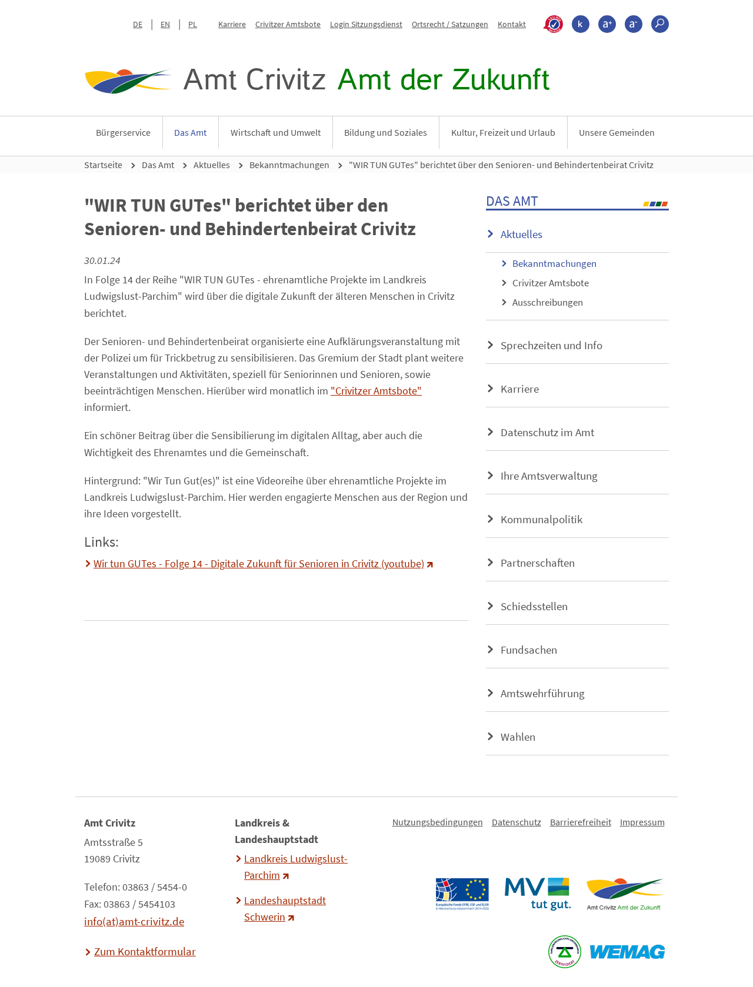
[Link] (625, 894)
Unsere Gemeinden (617, 132)
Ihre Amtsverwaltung (549, 476)
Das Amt (190, 132)
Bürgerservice (123, 132)
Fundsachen (529, 650)
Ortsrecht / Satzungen (450, 24)
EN (165, 24)
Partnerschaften (538, 563)
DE (137, 24)
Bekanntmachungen (289, 164)
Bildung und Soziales (385, 132)
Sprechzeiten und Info (551, 345)
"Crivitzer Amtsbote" (376, 390)
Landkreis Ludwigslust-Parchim (296, 867)
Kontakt (512, 24)
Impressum (642, 822)
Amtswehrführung (543, 693)
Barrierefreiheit (580, 822)
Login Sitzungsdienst (366, 24)
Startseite (103, 164)
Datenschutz (516, 822)
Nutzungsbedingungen (437, 822)
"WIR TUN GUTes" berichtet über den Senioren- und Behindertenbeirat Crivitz (501, 164)
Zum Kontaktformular (145, 951)
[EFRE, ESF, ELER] (462, 894)
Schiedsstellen (534, 606)
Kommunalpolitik (541, 519)
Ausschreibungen (547, 302)
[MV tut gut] (537, 894)
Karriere (232, 24)
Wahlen (518, 737)
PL (192, 24)
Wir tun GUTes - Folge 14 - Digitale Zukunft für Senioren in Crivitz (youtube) (259, 563)
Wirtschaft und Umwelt (276, 132)
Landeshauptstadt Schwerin (285, 909)
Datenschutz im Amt (547, 432)
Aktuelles (212, 164)
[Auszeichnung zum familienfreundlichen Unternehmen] (564, 951)
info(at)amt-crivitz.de (134, 921)
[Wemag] (627, 951)
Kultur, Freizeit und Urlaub (503, 132)
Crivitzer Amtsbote (288, 24)
